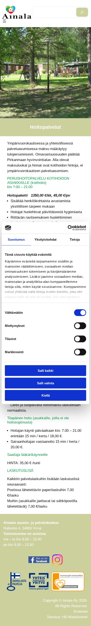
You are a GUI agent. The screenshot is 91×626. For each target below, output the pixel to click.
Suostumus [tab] (16, 239)
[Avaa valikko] (4, 21)
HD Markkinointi (75, 617)
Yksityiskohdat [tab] (45, 239)
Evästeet (81, 611)
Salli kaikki (45, 370)
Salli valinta (45, 383)
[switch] (80, 325)
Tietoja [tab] (75, 239)
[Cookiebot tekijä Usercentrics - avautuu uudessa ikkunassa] (67, 227)
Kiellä (45, 395)
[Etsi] (82, 12)
